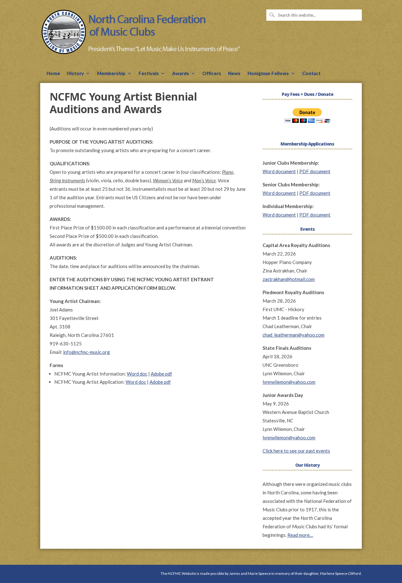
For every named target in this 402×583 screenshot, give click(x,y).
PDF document (314, 171)
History (75, 73)
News (234, 73)
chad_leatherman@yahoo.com (293, 335)
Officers (211, 73)
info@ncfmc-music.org (86, 352)
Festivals (149, 73)
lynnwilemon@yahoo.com (289, 382)
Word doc (137, 374)
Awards (180, 73)
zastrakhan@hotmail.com (289, 279)
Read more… (300, 535)
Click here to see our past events (296, 451)
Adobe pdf (161, 374)
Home (53, 73)
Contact (311, 73)
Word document (279, 171)
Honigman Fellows (268, 73)
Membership (111, 73)
